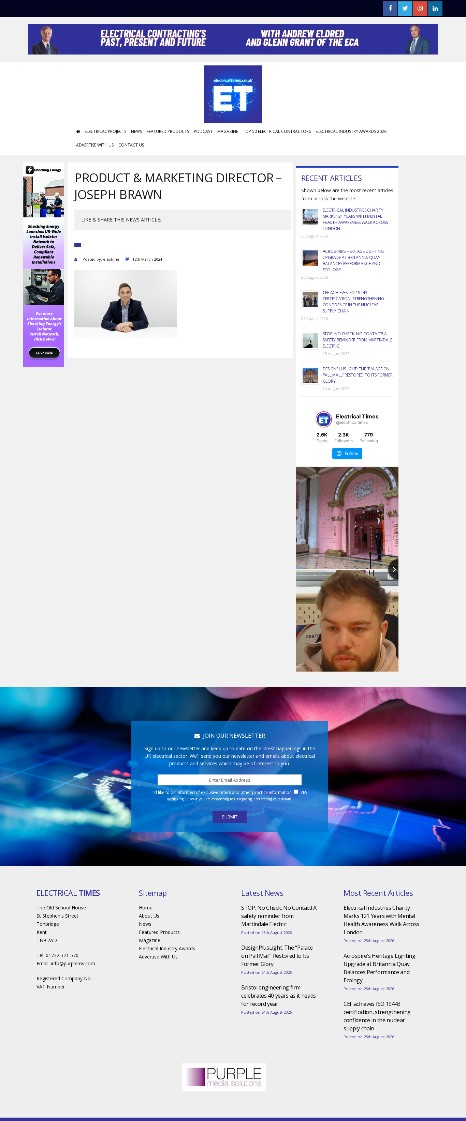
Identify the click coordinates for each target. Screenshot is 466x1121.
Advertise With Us (95, 165)
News (136, 152)
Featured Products (168, 152)
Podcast (203, 152)
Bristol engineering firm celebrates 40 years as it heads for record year (278, 1016)
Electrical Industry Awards (167, 969)
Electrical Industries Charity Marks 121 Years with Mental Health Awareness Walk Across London (355, 240)
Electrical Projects (105, 152)
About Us (149, 936)
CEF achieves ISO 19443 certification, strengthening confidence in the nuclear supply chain (353, 322)
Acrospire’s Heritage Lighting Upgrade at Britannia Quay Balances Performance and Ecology (353, 281)
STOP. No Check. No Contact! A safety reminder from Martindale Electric (358, 360)
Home (145, 928)
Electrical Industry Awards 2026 (351, 152)
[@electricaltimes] (324, 440)
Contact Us (131, 165)
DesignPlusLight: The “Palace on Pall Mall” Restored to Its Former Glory (358, 395)
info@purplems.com (73, 984)
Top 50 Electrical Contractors (277, 152)
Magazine (227, 152)
